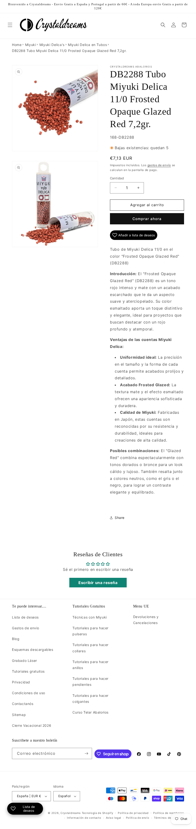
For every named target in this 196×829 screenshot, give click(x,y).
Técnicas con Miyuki (89, 617)
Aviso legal (113, 817)
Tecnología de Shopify (97, 813)
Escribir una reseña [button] (97, 582)
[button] (10, 25)
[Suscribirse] (86, 753)
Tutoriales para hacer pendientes (90, 681)
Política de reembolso (168, 813)
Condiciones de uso (28, 693)
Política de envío (137, 817)
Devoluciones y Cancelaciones (146, 620)
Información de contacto (84, 817)
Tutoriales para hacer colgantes (90, 698)
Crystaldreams (70, 813)
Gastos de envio (25, 628)
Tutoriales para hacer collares (90, 648)
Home (17, 45)
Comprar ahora (147, 218)
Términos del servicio (169, 817)
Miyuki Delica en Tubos (87, 45)
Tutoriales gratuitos (28, 671)
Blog (15, 639)
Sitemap (19, 715)
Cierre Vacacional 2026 (31, 725)
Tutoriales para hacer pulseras (90, 631)
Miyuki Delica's (52, 45)
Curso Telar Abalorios (90, 712)
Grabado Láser (24, 661)
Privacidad (21, 682)
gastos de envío (159, 165)
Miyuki (30, 45)
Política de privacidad (133, 813)
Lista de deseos (25, 617)
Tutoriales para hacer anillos (90, 665)
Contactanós (22, 704)
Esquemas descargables (32, 649)
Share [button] (120, 518)
